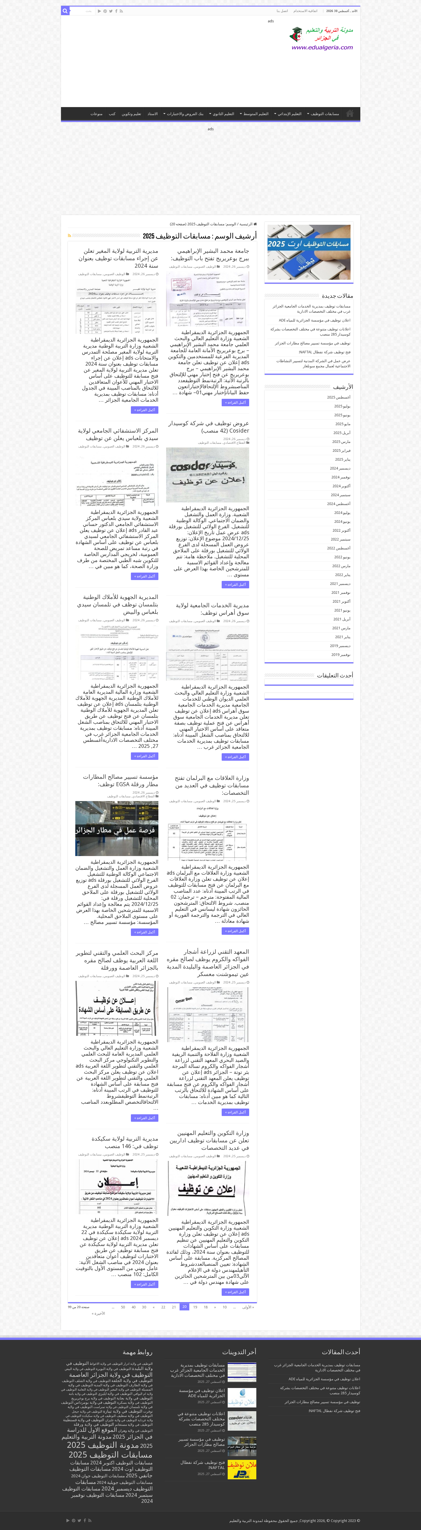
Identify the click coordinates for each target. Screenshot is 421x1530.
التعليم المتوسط (256, 114)
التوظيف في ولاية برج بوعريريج (93, 1398)
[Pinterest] (105, 11)
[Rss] (121, 11)
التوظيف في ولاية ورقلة (94, 1424)
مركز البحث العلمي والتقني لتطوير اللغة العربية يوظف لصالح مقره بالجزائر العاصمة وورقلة (117, 960)
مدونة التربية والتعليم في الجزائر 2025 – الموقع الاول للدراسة (350, 113)
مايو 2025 (343, 424)
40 (133, 1307)
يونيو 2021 (342, 610)
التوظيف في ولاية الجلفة (132, 1380)
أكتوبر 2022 (342, 530)
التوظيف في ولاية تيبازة (122, 1411)
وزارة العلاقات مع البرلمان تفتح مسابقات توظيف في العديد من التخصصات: (212, 785)
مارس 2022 (341, 566)
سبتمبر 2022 (341, 539)
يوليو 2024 (342, 512)
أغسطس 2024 (339, 504)
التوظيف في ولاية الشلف (93, 1381)
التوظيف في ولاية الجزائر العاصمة (111, 1374)
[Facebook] (116, 11)
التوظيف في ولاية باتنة (83, 1394)
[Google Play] (99, 11)
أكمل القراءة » (235, 403)
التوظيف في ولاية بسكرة (135, 1403)
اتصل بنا (282, 11)
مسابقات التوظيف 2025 (111, 1455)
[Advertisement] (169, 61)
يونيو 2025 (342, 415)
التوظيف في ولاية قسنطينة (83, 1420)
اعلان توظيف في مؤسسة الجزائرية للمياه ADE (315, 320)
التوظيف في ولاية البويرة (113, 1369)
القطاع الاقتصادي (234, 443)
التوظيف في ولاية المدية (111, 1385)
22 (163, 1307)
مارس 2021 (341, 628)
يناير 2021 (343, 637)
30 (144, 1307)
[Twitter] (111, 11)
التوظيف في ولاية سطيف (135, 1415)
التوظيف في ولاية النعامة (93, 1389)
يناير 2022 (343, 575)
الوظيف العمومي (205, 267)
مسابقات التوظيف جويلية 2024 (125, 1482)
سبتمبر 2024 (341, 495)
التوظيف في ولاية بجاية (135, 1398)
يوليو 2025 (342, 406)
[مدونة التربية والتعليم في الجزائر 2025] (321, 38)
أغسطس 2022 (339, 548)
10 (225, 1307)
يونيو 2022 (342, 557)
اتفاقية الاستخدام (305, 11)
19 (195, 1307)
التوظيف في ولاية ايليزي (115, 1394)
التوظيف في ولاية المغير (125, 1389)
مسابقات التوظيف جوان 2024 (98, 1475)
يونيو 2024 (342, 521)
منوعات (97, 114)
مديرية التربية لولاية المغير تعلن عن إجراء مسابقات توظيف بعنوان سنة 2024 (118, 258)
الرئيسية (246, 224)
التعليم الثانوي (223, 114)
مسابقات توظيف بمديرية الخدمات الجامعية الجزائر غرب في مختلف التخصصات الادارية (197, 1370)
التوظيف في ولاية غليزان (121, 1420)
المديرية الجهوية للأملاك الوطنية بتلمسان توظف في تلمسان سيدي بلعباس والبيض (117, 604)
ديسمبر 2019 (340, 646)
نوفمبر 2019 (341, 654)
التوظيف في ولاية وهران (135, 1431)
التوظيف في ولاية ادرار (138, 1364)
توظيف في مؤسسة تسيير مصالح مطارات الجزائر (313, 343)
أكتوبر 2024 (342, 486)
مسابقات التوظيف (325, 114)
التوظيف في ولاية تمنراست (110, 1407)
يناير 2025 (343, 459)
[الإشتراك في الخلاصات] (69, 235)
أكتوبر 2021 (342, 601)
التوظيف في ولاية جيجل (87, 1411)
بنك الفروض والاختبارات (185, 114)
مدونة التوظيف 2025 (103, 1445)
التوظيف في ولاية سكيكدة (99, 1416)
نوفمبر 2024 (341, 477)
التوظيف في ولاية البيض (80, 1369)
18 (206, 1307)
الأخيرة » (98, 1313)
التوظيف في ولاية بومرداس (95, 1402)
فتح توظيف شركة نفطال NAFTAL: (325, 352)
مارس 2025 (341, 441)
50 (123, 1307)
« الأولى (248, 1307)
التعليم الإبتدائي (290, 114)
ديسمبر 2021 (340, 583)
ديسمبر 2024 (340, 468)
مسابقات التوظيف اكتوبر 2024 (121, 1463)
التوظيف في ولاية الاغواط (106, 1364)
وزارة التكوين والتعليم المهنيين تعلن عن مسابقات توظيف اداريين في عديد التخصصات (209, 1140)
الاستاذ (152, 114)
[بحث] (65, 11)
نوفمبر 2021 (341, 592)
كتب (112, 114)
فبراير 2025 (342, 450)
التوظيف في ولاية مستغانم (134, 1424)
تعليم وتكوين (131, 114)
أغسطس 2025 (339, 397)
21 (174, 1307)
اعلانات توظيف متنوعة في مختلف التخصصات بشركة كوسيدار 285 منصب (201, 1419)
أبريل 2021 (342, 619)
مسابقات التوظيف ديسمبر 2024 (114, 1485)
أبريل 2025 (342, 433)
